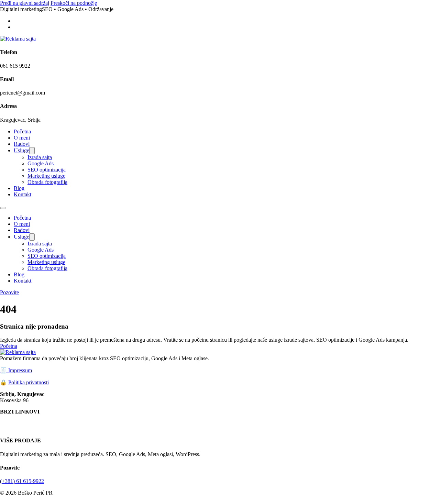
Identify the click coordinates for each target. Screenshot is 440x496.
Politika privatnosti (28, 382)
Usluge (21, 150)
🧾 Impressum (16, 370)
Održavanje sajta (20, 427)
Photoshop (54, 427)
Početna (22, 131)
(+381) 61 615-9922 (22, 481)
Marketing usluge (46, 176)
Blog (19, 188)
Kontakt (22, 194)
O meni (22, 138)
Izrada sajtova (108, 421)
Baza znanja (93, 427)
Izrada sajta (40, 157)
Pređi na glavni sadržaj (24, 3)
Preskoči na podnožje (74, 3)
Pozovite (9, 292)
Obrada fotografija (47, 182)
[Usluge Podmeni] (32, 150)
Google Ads (41, 163)
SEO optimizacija (47, 170)
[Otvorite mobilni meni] (3, 208)
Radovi (22, 144)
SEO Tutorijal (192, 427)
